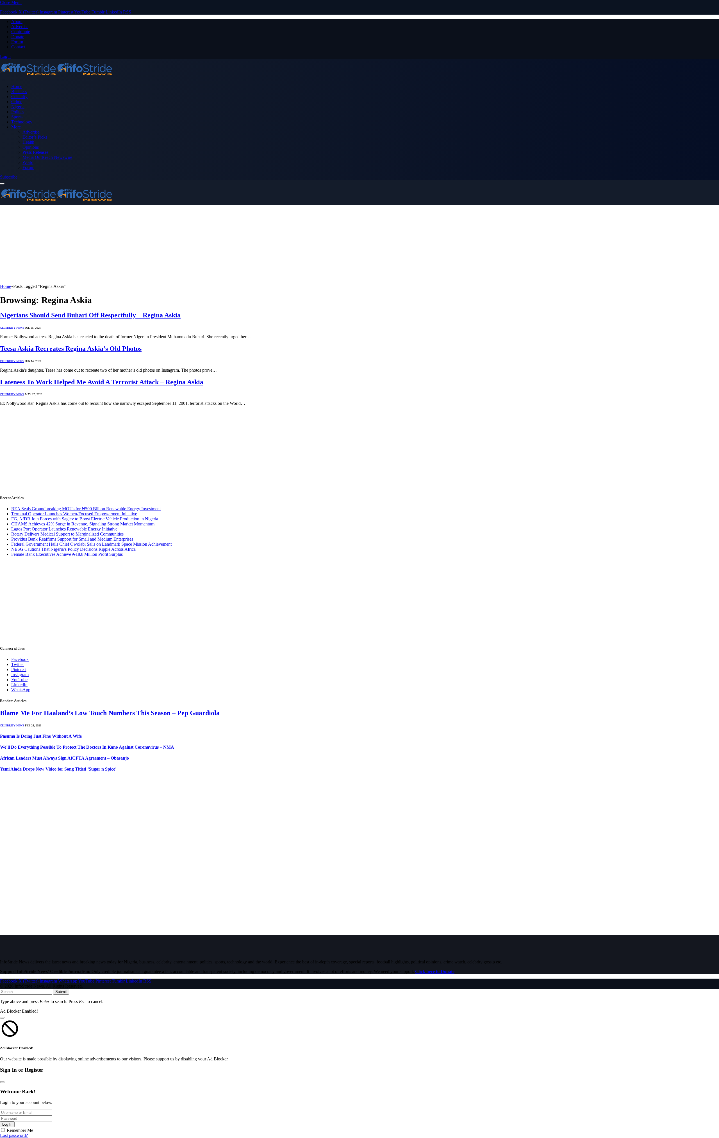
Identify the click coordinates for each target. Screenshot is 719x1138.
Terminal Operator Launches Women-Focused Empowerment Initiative (74, 513)
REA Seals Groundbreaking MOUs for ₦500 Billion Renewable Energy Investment (86, 508)
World (27, 162)
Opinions (30, 147)
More (16, 127)
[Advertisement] (168, 244)
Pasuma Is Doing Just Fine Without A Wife (41, 736)
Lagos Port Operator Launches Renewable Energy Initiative (64, 529)
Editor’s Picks (34, 137)
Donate (17, 36)
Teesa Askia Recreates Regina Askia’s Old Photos (71, 348)
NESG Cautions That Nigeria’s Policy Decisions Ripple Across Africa (73, 549)
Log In (7, 1124)
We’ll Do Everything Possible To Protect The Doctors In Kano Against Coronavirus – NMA (87, 747)
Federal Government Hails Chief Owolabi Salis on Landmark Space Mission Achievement (91, 544)
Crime (16, 101)
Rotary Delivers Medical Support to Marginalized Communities (67, 534)
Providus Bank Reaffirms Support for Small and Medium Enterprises (72, 539)
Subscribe (8, 177)
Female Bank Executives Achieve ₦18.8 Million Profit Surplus (67, 554)
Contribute (20, 31)
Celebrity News (12, 327)
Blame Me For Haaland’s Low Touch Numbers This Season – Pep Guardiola (110, 713)
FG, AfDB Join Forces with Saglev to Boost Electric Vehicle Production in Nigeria (84, 518)
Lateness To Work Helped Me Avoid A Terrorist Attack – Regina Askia (101, 382)
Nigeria (17, 106)
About (16, 21)
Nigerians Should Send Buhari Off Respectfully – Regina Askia (90, 315)
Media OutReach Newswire (47, 157)
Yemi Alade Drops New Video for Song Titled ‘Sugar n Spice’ (58, 769)
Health (28, 142)
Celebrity (19, 96)
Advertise (19, 26)
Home (16, 86)
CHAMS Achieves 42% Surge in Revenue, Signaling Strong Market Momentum (82, 523)
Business (19, 91)
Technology (21, 121)
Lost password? (14, 1135)
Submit (61, 992)
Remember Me (20, 1130)
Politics (17, 111)
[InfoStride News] (56, 76)
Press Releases (35, 152)
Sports (16, 116)
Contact (18, 46)
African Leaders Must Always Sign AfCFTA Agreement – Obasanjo (64, 758)
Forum (17, 41)
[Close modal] (2, 1018)
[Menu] (2, 183)
